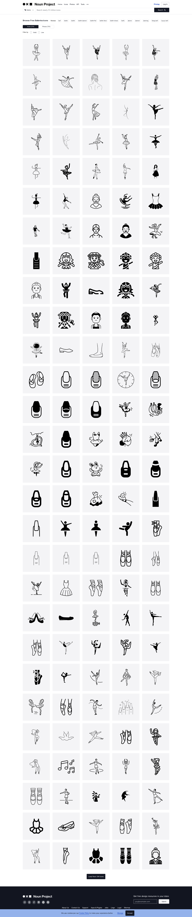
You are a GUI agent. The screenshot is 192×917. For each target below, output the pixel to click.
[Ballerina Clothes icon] (96, 439)
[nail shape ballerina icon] (155, 498)
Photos (72, 4)
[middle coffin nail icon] (36, 558)
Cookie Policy (84, 913)
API (77, 4)
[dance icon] (96, 647)
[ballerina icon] (36, 52)
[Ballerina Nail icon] (66, 379)
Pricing (156, 4)
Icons (66, 4)
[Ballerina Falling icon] (155, 409)
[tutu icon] (66, 736)
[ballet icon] (125, 528)
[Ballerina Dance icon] (36, 469)
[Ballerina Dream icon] (96, 498)
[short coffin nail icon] (66, 558)
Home (60, 4)
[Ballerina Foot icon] (125, 498)
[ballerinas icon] (66, 350)
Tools (82, 4)
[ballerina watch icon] (125, 379)
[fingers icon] (125, 707)
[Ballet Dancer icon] (66, 528)
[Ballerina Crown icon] (125, 439)
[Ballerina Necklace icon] (36, 439)
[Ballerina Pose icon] (125, 409)
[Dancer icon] (96, 617)
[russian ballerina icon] (125, 350)
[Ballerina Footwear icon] (155, 439)
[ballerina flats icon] (36, 379)
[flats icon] (66, 617)
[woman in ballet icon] (36, 707)
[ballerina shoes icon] (155, 350)
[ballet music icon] (66, 766)
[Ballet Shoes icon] (155, 588)
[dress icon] (66, 588)
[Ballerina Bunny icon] (96, 469)
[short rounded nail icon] (96, 558)
